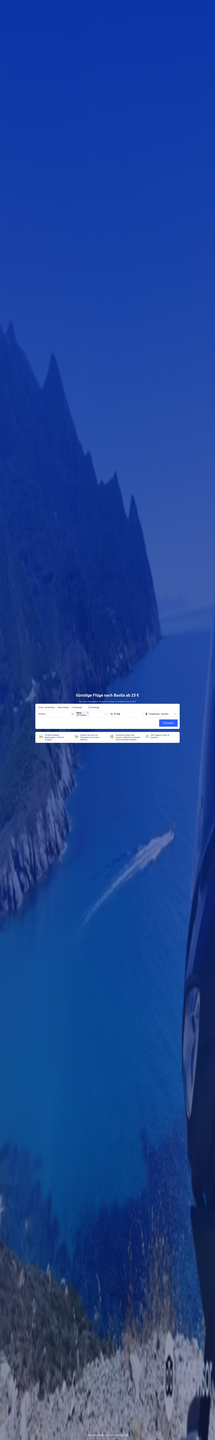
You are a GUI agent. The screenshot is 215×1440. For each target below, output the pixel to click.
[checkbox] (93, 707)
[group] (54, 713)
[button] (190, 4)
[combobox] (43, 714)
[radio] (46, 707)
